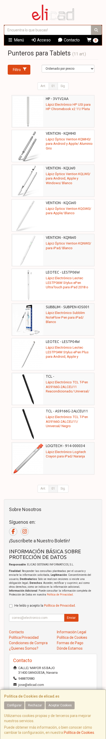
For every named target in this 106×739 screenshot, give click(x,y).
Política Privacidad (24, 637)
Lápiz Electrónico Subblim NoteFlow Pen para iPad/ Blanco (65, 317)
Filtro (17, 70)
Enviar (71, 618)
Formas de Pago (70, 643)
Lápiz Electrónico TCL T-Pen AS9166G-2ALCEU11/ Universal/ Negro (67, 421)
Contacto (71, 40)
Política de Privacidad (60, 594)
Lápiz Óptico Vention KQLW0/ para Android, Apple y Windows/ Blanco (68, 178)
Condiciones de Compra (28, 643)
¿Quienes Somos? (23, 648)
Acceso (43, 40)
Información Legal (71, 632)
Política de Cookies (79, 732)
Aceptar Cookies (60, 705)
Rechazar (35, 705)
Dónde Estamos (70, 648)
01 (53, 86)
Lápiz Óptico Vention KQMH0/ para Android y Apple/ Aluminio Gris (69, 143)
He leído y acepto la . (45, 605)
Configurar (14, 705)
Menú (18, 40)
